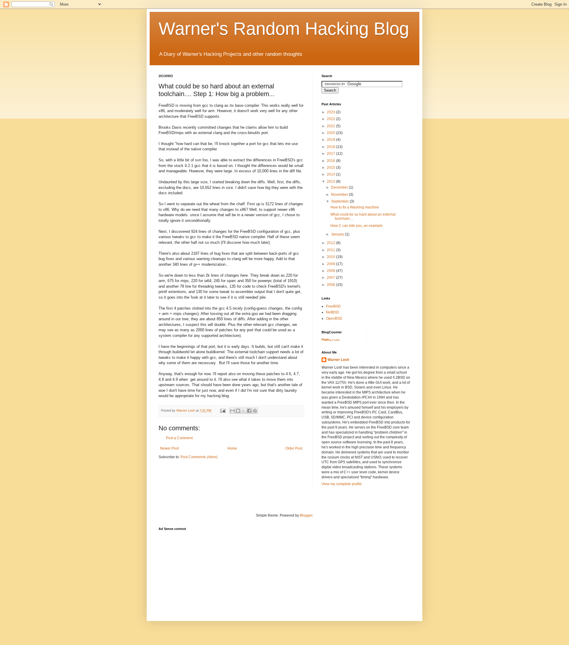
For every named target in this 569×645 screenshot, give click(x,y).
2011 (331, 250)
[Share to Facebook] (249, 411)
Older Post (293, 448)
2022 (331, 119)
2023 (331, 112)
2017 (331, 154)
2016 (331, 161)
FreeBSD (333, 306)
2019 (331, 140)
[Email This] (232, 411)
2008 (331, 271)
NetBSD (332, 312)
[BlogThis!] (238, 411)
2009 (331, 264)
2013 (331, 181)
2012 (331, 243)
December (340, 187)
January (338, 234)
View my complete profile (342, 484)
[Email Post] (222, 410)
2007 (331, 277)
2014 (331, 174)
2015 (331, 167)
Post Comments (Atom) (199, 457)
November (340, 194)
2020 (331, 133)
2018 (331, 147)
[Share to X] (244, 411)
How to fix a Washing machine (354, 207)
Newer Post (169, 448)
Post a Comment (179, 438)
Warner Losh (338, 360)
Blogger (306, 515)
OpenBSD (334, 318)
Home (232, 448)
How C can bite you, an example (356, 226)
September (340, 201)
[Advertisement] (266, 547)
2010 (331, 257)
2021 (331, 126)
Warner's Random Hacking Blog (284, 29)
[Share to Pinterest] (255, 411)
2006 (331, 285)
